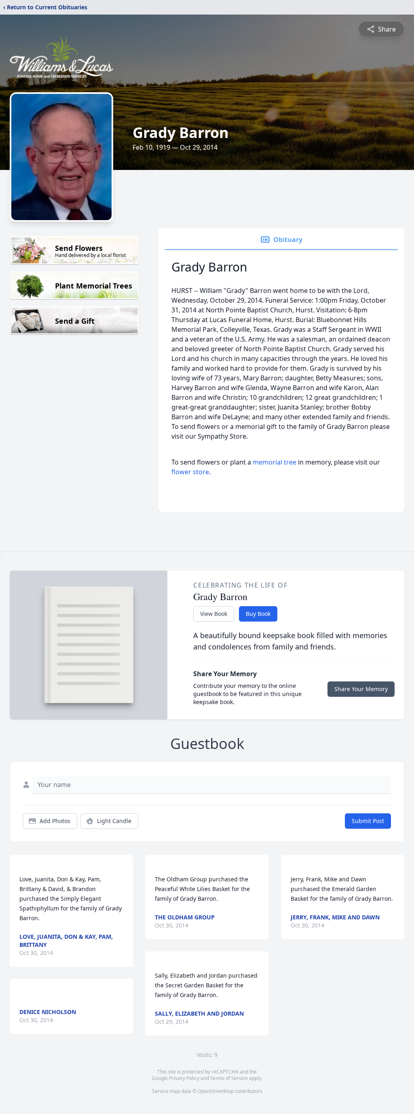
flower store (190, 471)
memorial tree (274, 462)
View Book (213, 613)
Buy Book (258, 613)
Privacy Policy (184, 1078)
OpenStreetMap (216, 1091)
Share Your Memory (361, 689)
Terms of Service (229, 1078)
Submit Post (368, 821)
